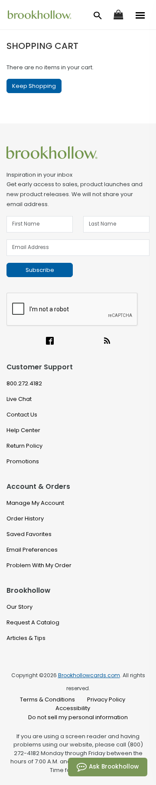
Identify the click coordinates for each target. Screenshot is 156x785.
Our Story (19, 607)
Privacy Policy (106, 699)
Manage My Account (35, 503)
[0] (118, 14)
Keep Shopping (34, 86)
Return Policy (24, 446)
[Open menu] (140, 14)
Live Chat (19, 399)
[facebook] (50, 341)
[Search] (98, 15)
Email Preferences (32, 550)
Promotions (22, 461)
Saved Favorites (29, 534)
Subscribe (40, 270)
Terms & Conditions (47, 699)
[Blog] (107, 341)
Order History (25, 518)
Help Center (23, 430)
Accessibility (72, 708)
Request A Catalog (32, 622)
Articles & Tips (26, 638)
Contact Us (21, 414)
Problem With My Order (39, 565)
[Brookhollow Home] (78, 152)
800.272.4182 (24, 383)
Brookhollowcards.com (89, 675)
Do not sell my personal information (78, 717)
